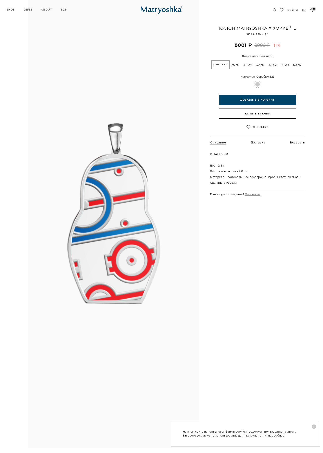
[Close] (314, 426)
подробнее (276, 435)
